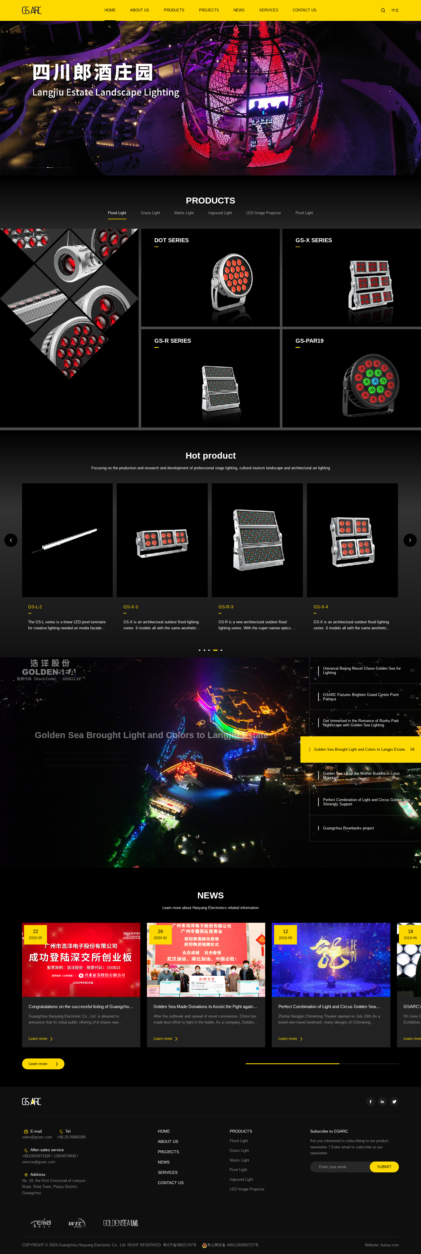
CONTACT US (304, 10)
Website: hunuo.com (382, 1245)
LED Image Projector (247, 1189)
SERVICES (268, 10)
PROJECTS (209, 10)
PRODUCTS (174, 10)
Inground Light (241, 1180)
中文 (395, 10)
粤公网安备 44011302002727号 (233, 1245)
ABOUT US (139, 10)
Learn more (38, 1064)
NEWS (239, 10)
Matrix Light (239, 1160)
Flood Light (239, 1141)
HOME (110, 10)
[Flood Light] (69, 328)
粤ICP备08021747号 (179, 1245)
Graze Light (239, 1151)
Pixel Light (238, 1170)
